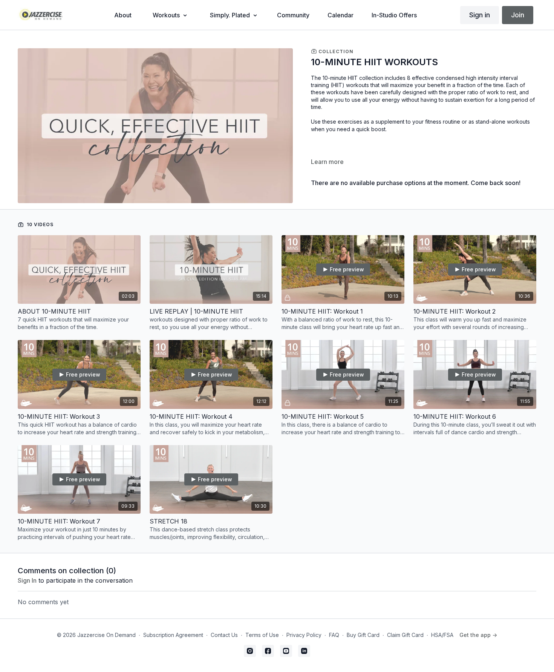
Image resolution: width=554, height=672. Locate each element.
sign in (27, 580)
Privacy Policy (303, 635)
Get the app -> (478, 635)
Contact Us (224, 635)
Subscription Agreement (173, 635)
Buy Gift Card (363, 635)
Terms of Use (262, 635)
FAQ (334, 635)
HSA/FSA (442, 635)
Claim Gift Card (405, 635)
